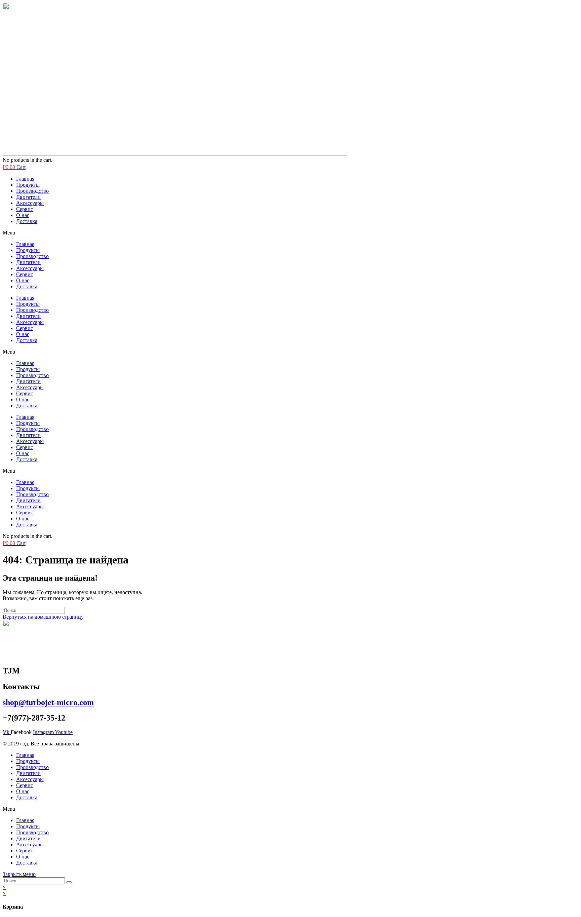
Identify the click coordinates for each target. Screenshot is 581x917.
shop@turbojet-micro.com (48, 702)
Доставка (26, 221)
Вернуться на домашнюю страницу (43, 617)
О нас (22, 215)
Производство (32, 191)
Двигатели (28, 197)
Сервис (24, 209)
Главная (25, 179)
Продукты (28, 185)
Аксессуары (30, 203)
